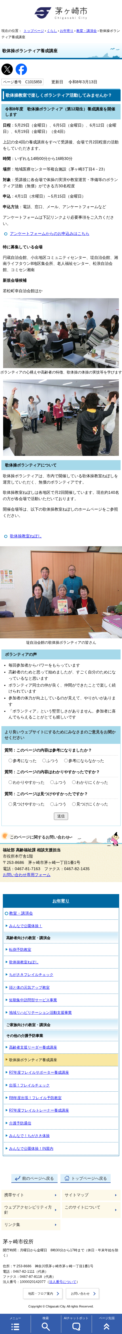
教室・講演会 (86, 31)
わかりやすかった (29, 782)
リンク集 (12, 1225)
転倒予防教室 (20, 949)
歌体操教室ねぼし (26, 536)
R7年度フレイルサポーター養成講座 (39, 1072)
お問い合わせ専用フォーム (27, 875)
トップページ (34, 31)
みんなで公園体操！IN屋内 (31, 1148)
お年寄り (66, 31)
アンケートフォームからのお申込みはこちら (49, 234)
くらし (52, 31)
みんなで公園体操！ (25, 926)
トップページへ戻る (89, 1178)
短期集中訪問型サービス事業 (33, 1000)
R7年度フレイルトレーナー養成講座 (39, 1110)
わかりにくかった (92, 782)
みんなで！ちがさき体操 (29, 1136)
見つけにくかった (92, 804)
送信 (61, 816)
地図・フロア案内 (40, 1293)
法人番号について (62, 1282)
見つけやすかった (29, 804)
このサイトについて (82, 1207)
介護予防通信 (20, 1123)
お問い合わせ (80, 1293)
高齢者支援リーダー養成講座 (33, 1047)
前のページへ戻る (38, 1178)
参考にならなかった (86, 761)
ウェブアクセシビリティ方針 (28, 1210)
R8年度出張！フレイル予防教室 (35, 1098)
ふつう (52, 761)
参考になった (25, 761)
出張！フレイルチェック (29, 1085)
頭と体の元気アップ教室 (29, 987)
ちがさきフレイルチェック (31, 974)
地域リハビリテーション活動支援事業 (40, 1012)
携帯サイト (14, 1195)
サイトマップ (77, 1195)
